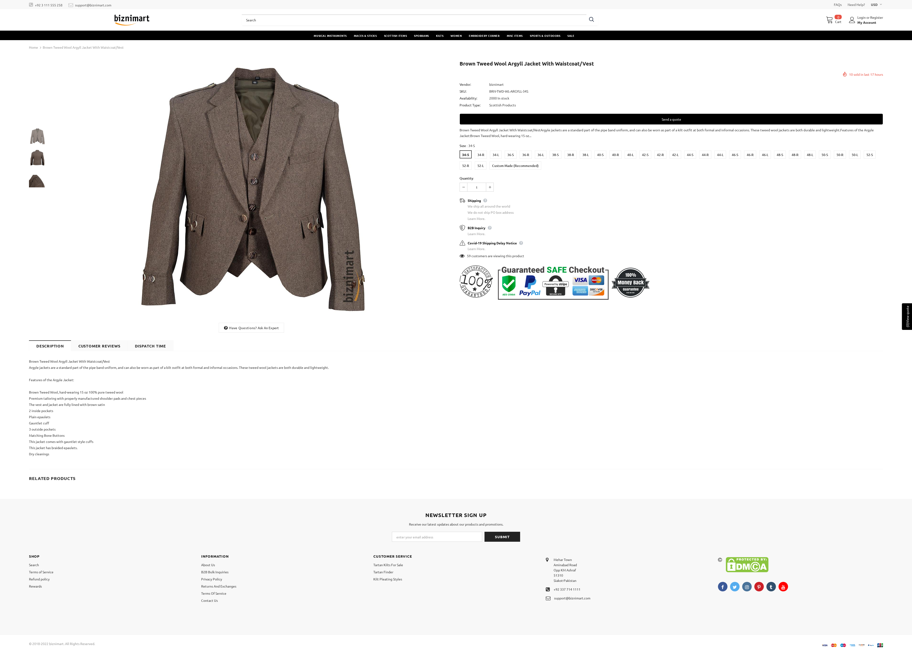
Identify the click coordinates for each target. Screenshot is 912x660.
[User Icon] (852, 20)
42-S (645, 154)
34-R (480, 154)
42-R (660, 154)
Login (861, 17)
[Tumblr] (771, 586)
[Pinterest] (759, 586)
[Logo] (132, 20)
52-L (480, 165)
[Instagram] (747, 586)
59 (469, 256)
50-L (855, 154)
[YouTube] (783, 586)
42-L (675, 154)
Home (33, 47)
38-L (585, 154)
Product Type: (470, 105)
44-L (720, 154)
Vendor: (465, 84)
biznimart (496, 84)
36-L (540, 154)
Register (876, 17)
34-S (465, 154)
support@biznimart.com (93, 5)
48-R (795, 154)
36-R (525, 154)
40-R (615, 154)
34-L (496, 154)
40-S (600, 154)
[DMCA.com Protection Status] (747, 564)
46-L (765, 154)
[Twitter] (735, 586)
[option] (251, 190)
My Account (866, 22)
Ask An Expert (268, 328)
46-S (735, 154)
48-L (810, 154)
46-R (750, 154)
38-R (570, 154)
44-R (705, 154)
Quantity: (467, 178)
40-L (630, 154)
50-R (839, 154)
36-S (510, 154)
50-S (825, 154)
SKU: (463, 91)
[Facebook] (722, 586)
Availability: (468, 98)
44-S (690, 154)
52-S (869, 154)
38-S (555, 154)
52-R (465, 165)
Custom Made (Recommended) (515, 165)
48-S (780, 154)
